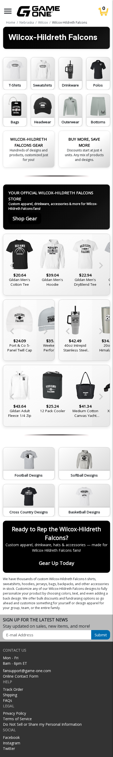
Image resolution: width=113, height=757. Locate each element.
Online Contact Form (20, 676)
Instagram (11, 742)
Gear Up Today (56, 563)
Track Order (13, 689)
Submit (101, 634)
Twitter (9, 748)
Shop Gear (25, 218)
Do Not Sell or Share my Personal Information (42, 724)
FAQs (7, 700)
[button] (8, 11)
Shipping (10, 694)
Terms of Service (17, 718)
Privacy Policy (14, 713)
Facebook (11, 737)
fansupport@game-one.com (27, 670)
